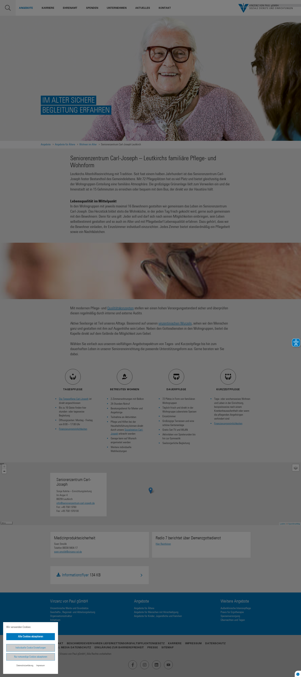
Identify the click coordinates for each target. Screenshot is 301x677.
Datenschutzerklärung (24, 665)
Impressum (40, 665)
